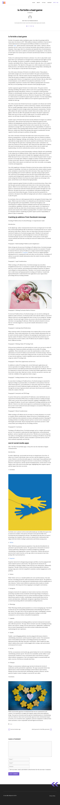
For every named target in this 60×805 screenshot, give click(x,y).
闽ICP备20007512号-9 (12, 795)
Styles (43, 2)
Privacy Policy (52, 796)
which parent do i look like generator (40, 729)
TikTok (11, 542)
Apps (11, 724)
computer (25, 252)
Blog (34, 2)
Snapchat (12, 558)
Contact (49, 2)
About (38, 2)
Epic (15, 45)
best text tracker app (15, 729)
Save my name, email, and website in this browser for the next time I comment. (30, 769)
